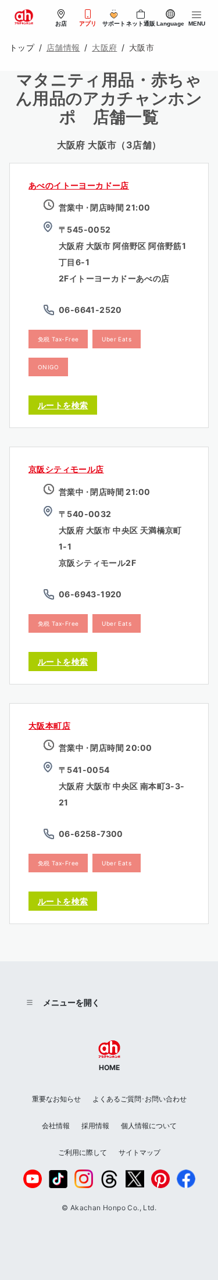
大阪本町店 (49, 725)
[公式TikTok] (58, 1179)
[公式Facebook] (186, 1178)
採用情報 (95, 1125)
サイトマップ (139, 1152)
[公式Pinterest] (160, 1178)
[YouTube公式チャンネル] (32, 1178)
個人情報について (149, 1125)
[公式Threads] (109, 1179)
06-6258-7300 (91, 834)
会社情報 (56, 1125)
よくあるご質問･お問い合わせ (139, 1098)
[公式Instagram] (83, 1178)
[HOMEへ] (24, 17)
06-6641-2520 (90, 310)
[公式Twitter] (134, 1178)
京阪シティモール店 (66, 469)
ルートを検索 (63, 405)
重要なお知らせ (56, 1098)
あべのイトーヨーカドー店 (78, 185)
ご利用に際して (82, 1152)
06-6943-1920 (90, 594)
